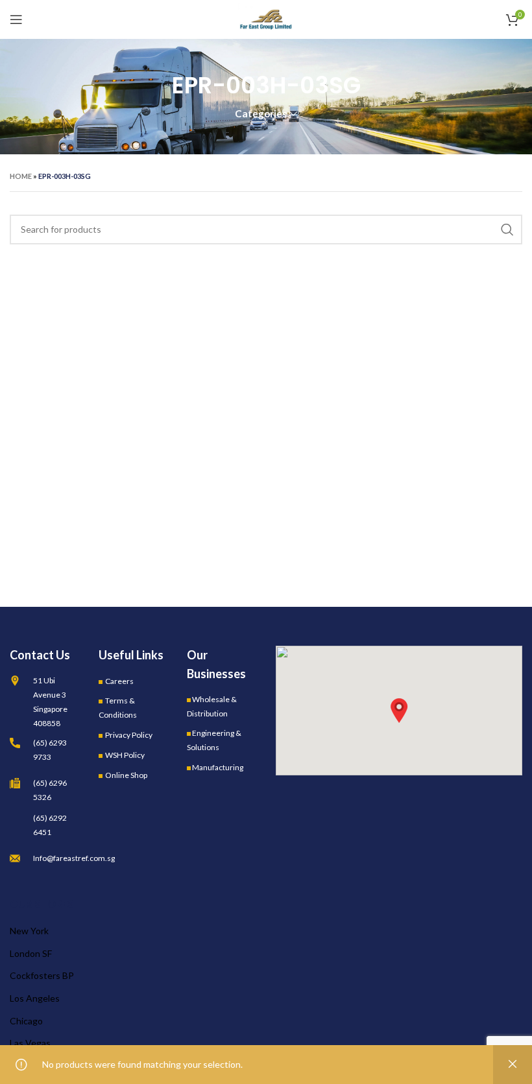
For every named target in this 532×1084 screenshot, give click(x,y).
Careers (119, 681)
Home (21, 176)
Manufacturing (217, 767)
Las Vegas (30, 1042)
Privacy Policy (128, 735)
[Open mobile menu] (16, 19)
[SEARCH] (507, 229)
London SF (31, 953)
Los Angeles (35, 998)
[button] (399, 710)
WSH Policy (125, 755)
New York (29, 930)
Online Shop (126, 775)
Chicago (26, 1020)
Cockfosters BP (42, 975)
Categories (261, 114)
